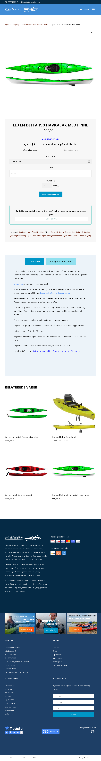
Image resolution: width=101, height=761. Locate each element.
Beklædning (10, 685)
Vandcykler (9, 710)
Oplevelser (57, 654)
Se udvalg (26, 629)
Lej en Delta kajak (34, 235)
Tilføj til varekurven (50, 194)
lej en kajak (67, 235)
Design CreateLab (85, 758)
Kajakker (8, 689)
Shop (55, 651)
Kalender (75, 629)
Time (50, 167)
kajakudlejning (20, 235)
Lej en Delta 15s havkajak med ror (55, 293)
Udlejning (15, 24)
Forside (56, 647)
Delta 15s (55, 232)
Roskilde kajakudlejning (82, 235)
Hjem (7, 24)
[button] (92, 32)
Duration (50, 180)
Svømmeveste (11, 707)
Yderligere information (61, 261)
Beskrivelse (35, 261)
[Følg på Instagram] (93, 731)
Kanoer (8, 696)
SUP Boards (10, 703)
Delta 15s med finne (67, 232)
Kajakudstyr (9, 693)
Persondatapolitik (60, 665)
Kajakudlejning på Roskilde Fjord (35, 24)
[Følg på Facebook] (88, 731)
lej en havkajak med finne (52, 235)
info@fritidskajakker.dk (20, 662)
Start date (50, 156)
